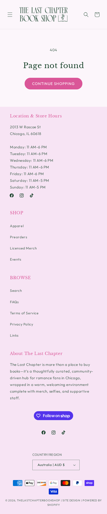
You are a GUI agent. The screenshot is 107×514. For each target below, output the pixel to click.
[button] (9, 14)
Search (16, 290)
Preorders (18, 237)
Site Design (71, 500)
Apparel (17, 226)
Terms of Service (24, 313)
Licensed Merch (23, 248)
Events (15, 259)
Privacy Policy (21, 324)
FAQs (14, 302)
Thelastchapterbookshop (38, 500)
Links (14, 335)
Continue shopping (53, 83)
